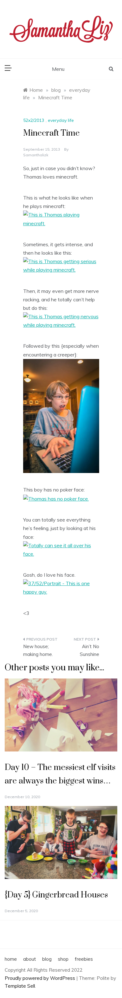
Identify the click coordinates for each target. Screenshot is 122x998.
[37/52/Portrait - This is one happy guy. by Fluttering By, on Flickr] (61, 587)
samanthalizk (35, 155)
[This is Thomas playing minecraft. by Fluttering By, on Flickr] (61, 219)
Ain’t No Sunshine (89, 650)
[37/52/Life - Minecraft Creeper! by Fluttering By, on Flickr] (61, 415)
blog (47, 959)
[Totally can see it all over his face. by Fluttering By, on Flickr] (61, 549)
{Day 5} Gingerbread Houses (56, 895)
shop (63, 959)
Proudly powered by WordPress (40, 978)
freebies (84, 959)
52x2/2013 (33, 120)
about (29, 959)
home (11, 959)
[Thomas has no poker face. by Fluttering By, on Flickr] (56, 498)
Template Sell (20, 986)
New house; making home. (38, 650)
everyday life (61, 120)
